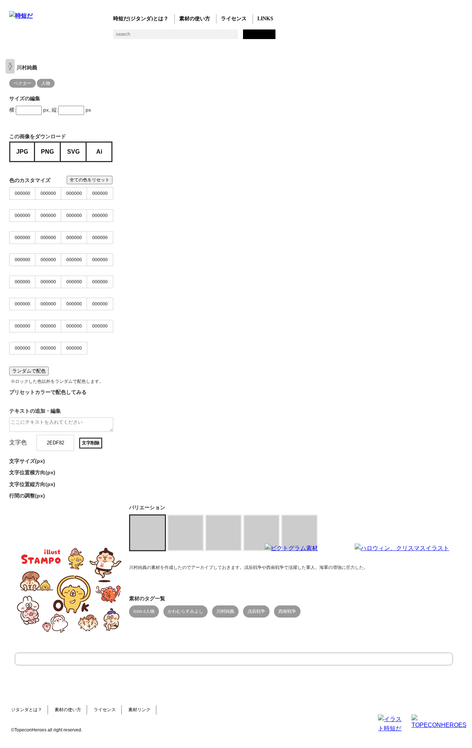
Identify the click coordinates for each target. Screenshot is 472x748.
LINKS (265, 18)
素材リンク (139, 709)
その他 (279, 37)
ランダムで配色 (29, 371)
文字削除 (91, 442)
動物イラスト (102, 37)
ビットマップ (249, 37)
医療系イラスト (72, 37)
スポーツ (176, 37)
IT (58, 37)
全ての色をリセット (90, 179)
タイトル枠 (161, 37)
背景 (117, 37)
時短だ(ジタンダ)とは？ (141, 18)
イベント (205, 37)
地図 (190, 37)
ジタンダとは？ (26, 709)
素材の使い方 (194, 18)
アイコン (220, 37)
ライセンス (234, 18)
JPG (22, 151)
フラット (264, 37)
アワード (146, 37)
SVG (73, 151)
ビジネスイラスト (28, 37)
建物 (131, 37)
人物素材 (13, 37)
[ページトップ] (233, 659)
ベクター (235, 37)
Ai (99, 151)
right (10, 66)
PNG (47, 151)
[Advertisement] (180, 589)
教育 (87, 37)
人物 (45, 83)
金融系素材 (43, 37)
